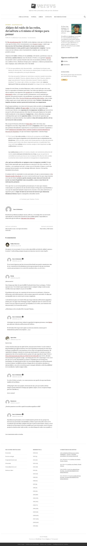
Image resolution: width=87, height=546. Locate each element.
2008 (34, 515)
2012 (34, 501)
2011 (34, 505)
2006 (34, 522)
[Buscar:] (85, 17)
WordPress (38, 539)
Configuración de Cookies (60, 544)
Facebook (23, 199)
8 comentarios (32, 37)
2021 (34, 470)
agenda (28, 92)
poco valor (26, 108)
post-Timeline (30, 199)
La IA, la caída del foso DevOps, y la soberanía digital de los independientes (69, 471)
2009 (34, 512)
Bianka (50, 322)
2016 (34, 487)
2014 (34, 494)
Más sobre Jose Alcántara (28, 218)
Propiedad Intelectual (11, 460)
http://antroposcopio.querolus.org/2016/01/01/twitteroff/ (22, 356)
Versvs (45, 536)
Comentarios (66, 64)
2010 (34, 508)
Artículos (65, 61)
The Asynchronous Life (14, 42)
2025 (34, 456)
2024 (34, 460)
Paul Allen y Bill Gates (46, 228)
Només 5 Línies (37, 44)
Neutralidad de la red (10, 467)
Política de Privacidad (32, 544)
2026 (34, 453)
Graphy (47, 539)
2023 (34, 463)
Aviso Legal (21, 544)
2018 (34, 480)
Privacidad (8, 463)
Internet (8, 24)
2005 (34, 526)
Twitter (37, 199)
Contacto (48, 17)
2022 (34, 467)
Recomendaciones (60, 17)
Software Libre (9, 470)
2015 (34, 491)
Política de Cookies (45, 544)
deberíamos (8, 94)
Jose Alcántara (24, 17)
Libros (41, 17)
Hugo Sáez (29, 124)
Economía (8, 453)
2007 (34, 519)
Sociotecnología (17, 24)
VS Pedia (33, 17)
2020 (34, 473)
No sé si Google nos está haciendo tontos (32, 98)
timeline (48, 58)
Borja (12, 276)
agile (68, 31)
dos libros (71, 36)
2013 (34, 498)
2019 (34, 477)
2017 (34, 484)
